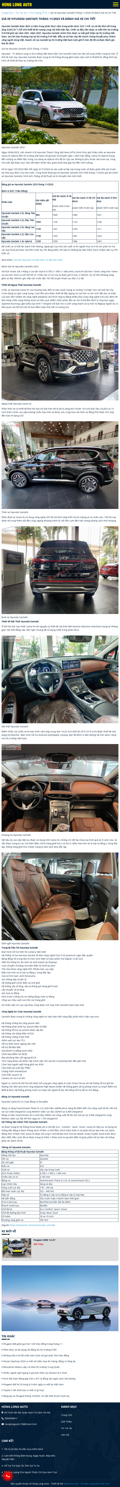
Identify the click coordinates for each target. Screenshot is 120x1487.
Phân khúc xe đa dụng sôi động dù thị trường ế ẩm (30, 1349)
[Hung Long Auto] (19, 4)
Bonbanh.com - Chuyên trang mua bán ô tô (86, 1483)
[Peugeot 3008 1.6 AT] (16, 1248)
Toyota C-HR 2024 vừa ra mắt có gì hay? (23, 1390)
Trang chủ (66, 1415)
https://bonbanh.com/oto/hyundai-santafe (32, 1225)
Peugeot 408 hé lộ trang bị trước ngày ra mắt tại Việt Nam (33, 1384)
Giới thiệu (66, 1421)
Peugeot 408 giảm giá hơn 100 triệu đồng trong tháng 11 (32, 1343)
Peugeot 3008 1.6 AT (44, 1239)
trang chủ (7, 12)
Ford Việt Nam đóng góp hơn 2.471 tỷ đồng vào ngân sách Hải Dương (39, 1378)
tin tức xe (21, 12)
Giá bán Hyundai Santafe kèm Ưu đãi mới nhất (37, 259)
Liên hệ (65, 1434)
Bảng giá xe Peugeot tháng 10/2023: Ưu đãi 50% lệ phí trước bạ (36, 1395)
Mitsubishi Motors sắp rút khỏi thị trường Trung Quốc (31, 1367)
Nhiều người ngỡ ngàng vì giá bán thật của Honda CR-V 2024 (35, 1372)
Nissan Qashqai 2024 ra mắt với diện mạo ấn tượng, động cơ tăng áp (39, 1361)
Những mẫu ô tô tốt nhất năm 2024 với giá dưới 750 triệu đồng (36, 1355)
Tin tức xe (66, 1428)
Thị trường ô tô (38, 12)
